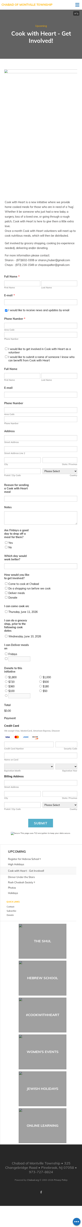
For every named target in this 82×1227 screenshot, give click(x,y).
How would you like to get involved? (16, 576)
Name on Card (11, 759)
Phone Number (14, 318)
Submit (40, 823)
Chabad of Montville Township (27, 4)
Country (73, 475)
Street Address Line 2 (14, 453)
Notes (8, 507)
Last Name (46, 287)
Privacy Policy (61, 1180)
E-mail (9, 295)
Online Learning (42, 1125)
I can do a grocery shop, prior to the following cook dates (15, 625)
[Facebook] (41, 1192)
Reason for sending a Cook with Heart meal (16, 488)
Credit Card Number (14, 748)
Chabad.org (33, 1180)
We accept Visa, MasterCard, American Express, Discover (32, 730)
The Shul (42, 941)
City (6, 464)
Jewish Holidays (42, 1088)
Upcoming (41, 25)
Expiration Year (69, 770)
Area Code (9, 329)
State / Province (69, 464)
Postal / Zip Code (12, 475)
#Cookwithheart (42, 1015)
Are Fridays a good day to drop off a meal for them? (16, 534)
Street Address (11, 442)
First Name (9, 287)
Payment (10, 718)
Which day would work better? (15, 557)
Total (7, 705)
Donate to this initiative (13, 669)
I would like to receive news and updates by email (38, 310)
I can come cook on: (16, 606)
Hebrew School (42, 978)
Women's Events (43, 1052)
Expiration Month (12, 770)
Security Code (70, 748)
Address (9, 431)
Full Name (11, 276)
